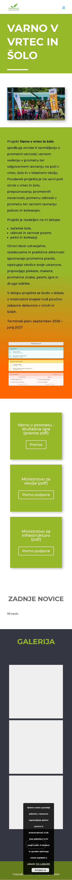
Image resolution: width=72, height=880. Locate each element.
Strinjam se (40, 870)
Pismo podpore (36, 495)
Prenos (36, 445)
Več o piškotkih (43, 864)
